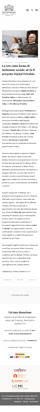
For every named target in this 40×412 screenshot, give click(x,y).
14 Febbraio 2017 (7, 62)
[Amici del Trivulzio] (9, 8)
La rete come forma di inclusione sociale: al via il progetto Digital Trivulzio (18, 70)
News (28, 271)
